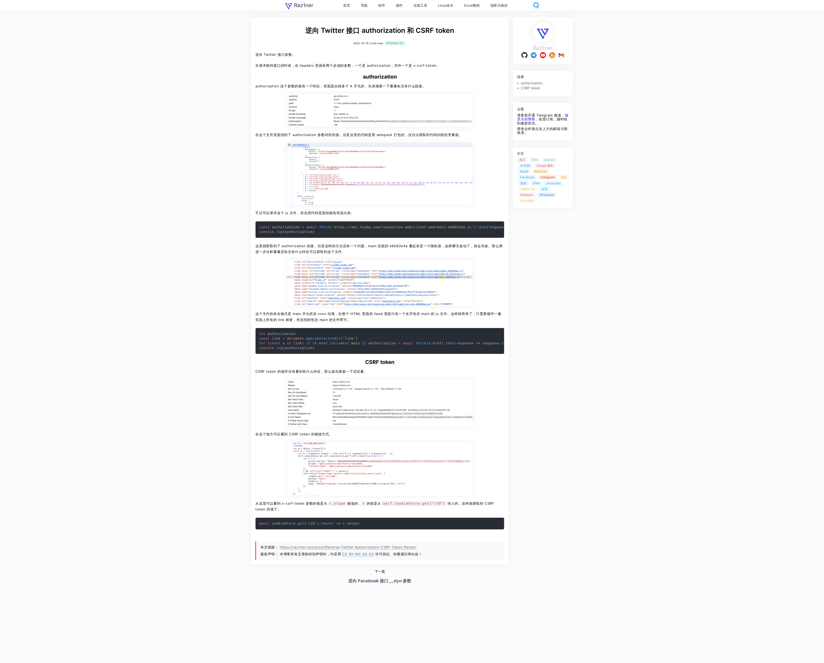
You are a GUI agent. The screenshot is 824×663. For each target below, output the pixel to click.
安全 (523, 183)
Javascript (553, 183)
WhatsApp (547, 194)
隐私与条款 (499, 5)
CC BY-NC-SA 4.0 (358, 554)
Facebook (527, 177)
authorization (531, 83)
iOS (563, 177)
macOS (549, 160)
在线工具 (420, 5)
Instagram (548, 177)
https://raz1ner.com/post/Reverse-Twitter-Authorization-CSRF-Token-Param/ (348, 547)
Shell (536, 183)
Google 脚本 (544, 165)
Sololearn (526, 194)
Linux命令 (445, 5)
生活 (544, 189)
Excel (524, 171)
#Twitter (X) (395, 43)
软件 (381, 5)
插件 (399, 5)
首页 (346, 5)
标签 (520, 153)
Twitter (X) (527, 189)
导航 (364, 5)
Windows (540, 171)
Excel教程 (472, 5)
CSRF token (530, 88)
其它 (522, 160)
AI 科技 (525, 165)
